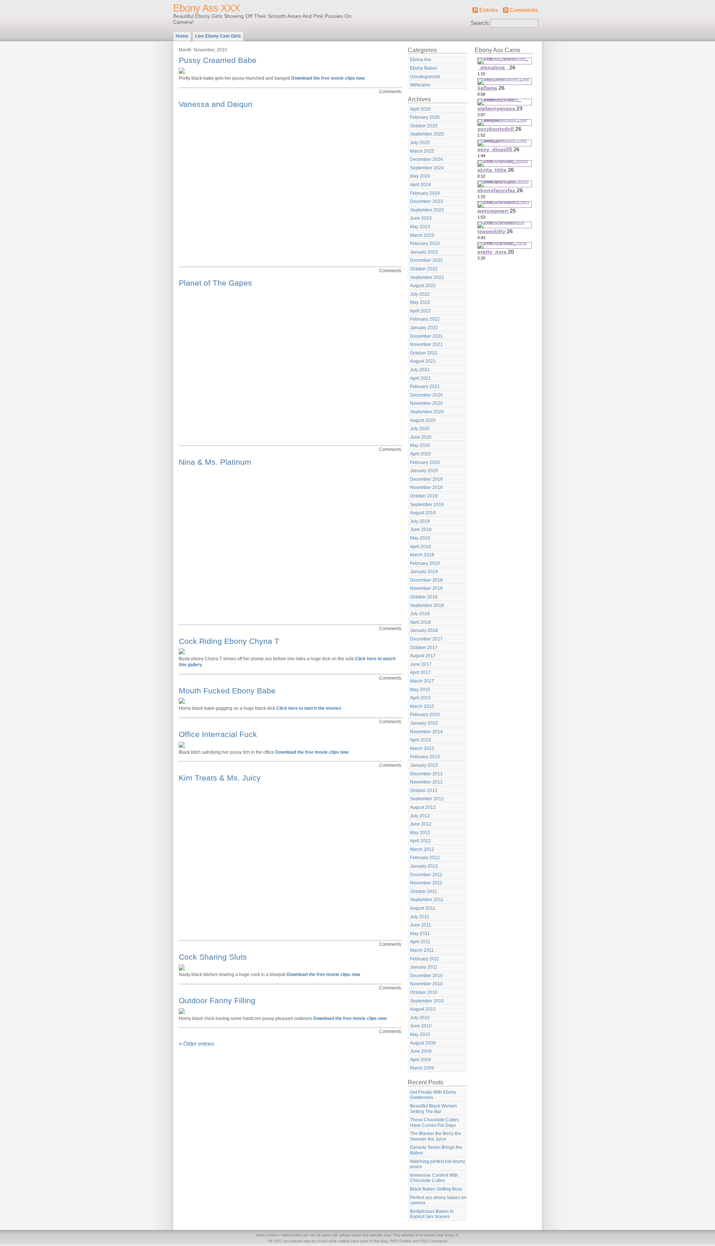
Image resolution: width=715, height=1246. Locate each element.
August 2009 (423, 1043)
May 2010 (420, 1034)
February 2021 (425, 386)
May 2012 (420, 832)
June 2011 (420, 925)
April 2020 (420, 454)
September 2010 (427, 1001)
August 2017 (423, 655)
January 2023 (424, 252)
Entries (488, 10)
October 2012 (424, 790)
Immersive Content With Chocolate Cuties (434, 1178)
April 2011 (420, 941)
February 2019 (425, 563)
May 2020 (420, 445)
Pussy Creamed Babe (218, 60)
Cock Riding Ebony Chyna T (229, 641)
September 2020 (427, 411)
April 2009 (420, 1059)
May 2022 (420, 302)
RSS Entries (400, 1241)
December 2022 (426, 260)
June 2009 (421, 1051)
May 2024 (420, 176)
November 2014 (426, 731)
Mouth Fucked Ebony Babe (227, 690)
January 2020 (424, 470)
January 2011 (424, 967)
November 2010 (426, 983)
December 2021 (426, 336)
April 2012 (420, 840)
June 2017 (421, 664)
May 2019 (420, 538)
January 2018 (424, 630)
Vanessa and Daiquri (215, 104)
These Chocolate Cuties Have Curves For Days (434, 1122)
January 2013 (424, 765)
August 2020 (423, 420)
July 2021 (420, 369)
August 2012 (423, 807)
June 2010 (421, 1026)
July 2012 (420, 816)
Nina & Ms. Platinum (215, 462)
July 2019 (420, 521)
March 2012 (422, 849)
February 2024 (425, 193)
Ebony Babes (423, 68)
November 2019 (426, 487)
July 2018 (420, 613)
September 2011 (427, 899)
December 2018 (426, 580)
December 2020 (426, 395)
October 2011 (423, 891)
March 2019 (422, 554)
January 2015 (424, 723)
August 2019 (423, 512)
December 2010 (426, 975)
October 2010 (424, 992)
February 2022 (425, 319)
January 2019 (424, 571)
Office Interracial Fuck (218, 734)
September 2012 (427, 798)
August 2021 (423, 361)
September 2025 (427, 134)
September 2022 (427, 277)
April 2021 (420, 378)
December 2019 (426, 479)
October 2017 (424, 647)
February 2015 (425, 714)
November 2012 (426, 782)
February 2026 (425, 117)
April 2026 (420, 109)
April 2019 (420, 546)
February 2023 (425, 243)
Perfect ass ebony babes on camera (438, 1200)
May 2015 (420, 689)
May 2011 (420, 933)
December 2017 (426, 639)
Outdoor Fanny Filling (217, 1000)
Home (182, 36)
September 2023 (427, 210)
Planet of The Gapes (215, 283)
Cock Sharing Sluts (213, 957)
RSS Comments (433, 1241)
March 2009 (422, 1068)
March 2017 (422, 681)
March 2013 (422, 748)
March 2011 (422, 950)
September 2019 (427, 504)
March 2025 (422, 151)
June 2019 (421, 529)
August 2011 (422, 908)
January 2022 (424, 327)
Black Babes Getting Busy (436, 1189)
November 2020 (426, 403)
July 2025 (420, 142)
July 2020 (420, 428)
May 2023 (420, 226)
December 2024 (426, 159)
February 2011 (424, 958)
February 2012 (425, 857)
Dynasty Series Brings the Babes (436, 1150)
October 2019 (424, 496)
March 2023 (422, 235)
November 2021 (426, 344)
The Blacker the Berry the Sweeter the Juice (435, 1136)
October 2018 (424, 597)
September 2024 (427, 168)
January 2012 (424, 866)
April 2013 (420, 740)
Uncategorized (425, 76)
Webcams (420, 85)
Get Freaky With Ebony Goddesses (433, 1095)
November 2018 (426, 588)
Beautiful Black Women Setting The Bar (433, 1108)
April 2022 (420, 311)
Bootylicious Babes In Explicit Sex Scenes (432, 1214)
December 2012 (426, 773)
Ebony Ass (420, 59)
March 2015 (422, 706)
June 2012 (421, 824)
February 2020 (425, 462)
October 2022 (424, 268)
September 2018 (427, 605)
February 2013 (425, 756)
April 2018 (420, 622)
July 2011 (419, 916)
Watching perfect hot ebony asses (437, 1164)
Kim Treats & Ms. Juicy (220, 777)
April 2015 (420, 697)
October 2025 (424, 125)
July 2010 (420, 1017)
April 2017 (420, 672)
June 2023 (421, 218)
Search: (480, 23)
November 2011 (426, 883)
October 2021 (424, 353)
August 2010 (423, 1009)
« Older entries (196, 1044)
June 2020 (421, 437)
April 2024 (420, 184)
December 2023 (426, 201)
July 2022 (420, 294)
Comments (524, 10)
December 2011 (426, 874)
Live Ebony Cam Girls (218, 36)
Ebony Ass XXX (206, 8)
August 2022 (423, 285)
